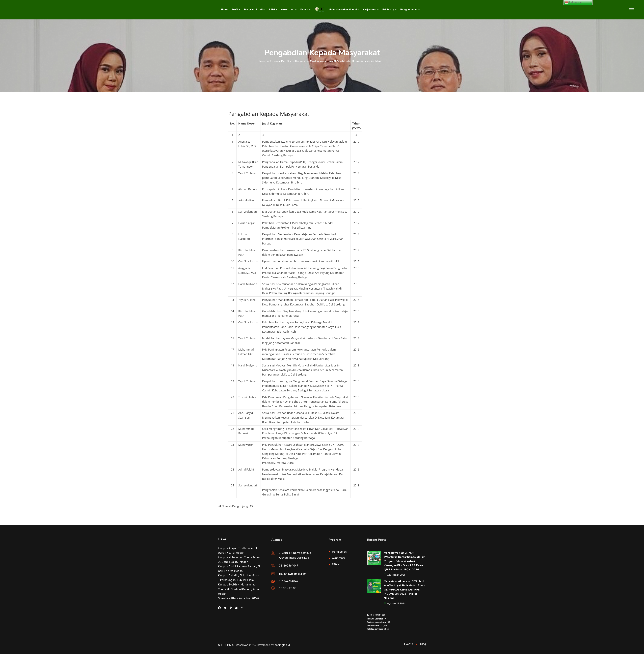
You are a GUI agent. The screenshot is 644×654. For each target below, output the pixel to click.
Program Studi (253, 9)
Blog (423, 644)
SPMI (272, 9)
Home (224, 9)
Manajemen (339, 551)
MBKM (335, 564)
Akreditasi (287, 9)
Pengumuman (408, 9)
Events (408, 644)
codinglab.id (282, 645)
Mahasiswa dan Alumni (343, 9)
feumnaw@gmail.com (292, 573)
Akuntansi (338, 558)
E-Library (388, 9)
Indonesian (575, 2)
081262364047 (288, 565)
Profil (234, 9)
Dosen (304, 9)
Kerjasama (369, 9)
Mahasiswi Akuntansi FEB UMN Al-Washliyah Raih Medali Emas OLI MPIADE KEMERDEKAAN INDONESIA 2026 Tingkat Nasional (404, 589)
